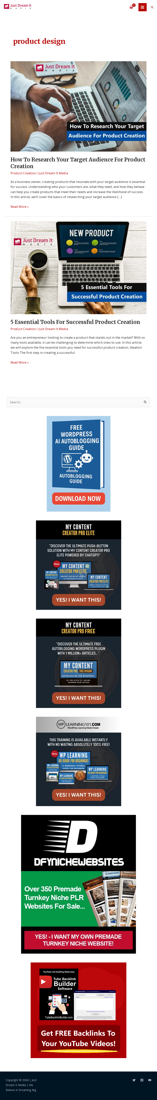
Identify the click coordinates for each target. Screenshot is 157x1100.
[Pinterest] (141, 1080)
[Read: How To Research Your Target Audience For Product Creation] (78, 106)
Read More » (20, 206)
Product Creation (23, 173)
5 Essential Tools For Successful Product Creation (75, 322)
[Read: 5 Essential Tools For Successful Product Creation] (78, 267)
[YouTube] (149, 1080)
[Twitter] (134, 1080)
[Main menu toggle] (142, 7)
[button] (152, 7)
